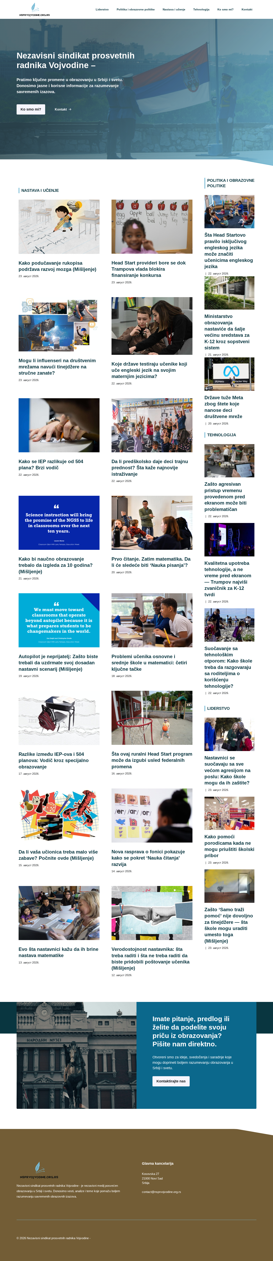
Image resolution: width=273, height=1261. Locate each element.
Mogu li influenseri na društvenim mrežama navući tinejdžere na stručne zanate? (57, 367)
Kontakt (247, 9)
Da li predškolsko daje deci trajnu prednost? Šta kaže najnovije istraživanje (150, 468)
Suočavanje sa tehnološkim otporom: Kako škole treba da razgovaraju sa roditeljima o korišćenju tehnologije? (228, 667)
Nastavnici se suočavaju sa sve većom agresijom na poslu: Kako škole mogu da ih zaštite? (227, 770)
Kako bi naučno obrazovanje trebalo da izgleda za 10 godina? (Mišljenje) (56, 565)
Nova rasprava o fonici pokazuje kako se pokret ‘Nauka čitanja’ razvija (148, 858)
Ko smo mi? (225, 9)
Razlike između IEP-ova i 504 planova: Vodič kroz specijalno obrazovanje (54, 760)
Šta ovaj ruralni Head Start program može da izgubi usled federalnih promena (152, 760)
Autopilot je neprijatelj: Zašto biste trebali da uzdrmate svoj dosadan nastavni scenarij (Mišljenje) (58, 663)
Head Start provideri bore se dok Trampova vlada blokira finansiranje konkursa (149, 269)
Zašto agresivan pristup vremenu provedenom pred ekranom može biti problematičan (225, 496)
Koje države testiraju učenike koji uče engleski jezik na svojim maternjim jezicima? (149, 370)
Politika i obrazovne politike (136, 9)
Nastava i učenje (174, 9)
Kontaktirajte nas (171, 1081)
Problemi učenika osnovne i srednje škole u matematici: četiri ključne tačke (149, 663)
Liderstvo (102, 9)
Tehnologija (201, 9)
